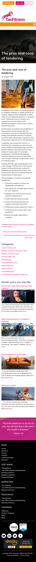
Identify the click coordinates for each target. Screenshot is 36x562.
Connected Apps (7, 458)
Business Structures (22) (10, 254)
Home (3, 448)
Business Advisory (8, 503)
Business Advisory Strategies (23, 224)
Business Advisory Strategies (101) (14, 251)
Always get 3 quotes (9, 385)
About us (4, 451)
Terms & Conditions (13, 555)
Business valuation (8, 475)
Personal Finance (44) (9, 263)
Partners (4, 460)
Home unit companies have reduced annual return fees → (19, 236)
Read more (22, 311)
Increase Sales (6, 226)
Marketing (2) (6, 260)
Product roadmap (7, 513)
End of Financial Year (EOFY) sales (13, 354)
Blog (10, 224)
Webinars (4, 511)
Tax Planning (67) (7, 271)
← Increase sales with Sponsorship (14, 232)
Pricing (3, 453)
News (3, 515)
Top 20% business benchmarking (13, 470)
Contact (4, 455)
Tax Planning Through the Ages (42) (14, 274)
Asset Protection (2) (8, 248)
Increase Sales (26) (8, 257)
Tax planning (6, 468)
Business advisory (7, 473)
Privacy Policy (25, 555)
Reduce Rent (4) (7, 266)
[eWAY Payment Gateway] (18, 544)
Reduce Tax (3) (6, 268)
